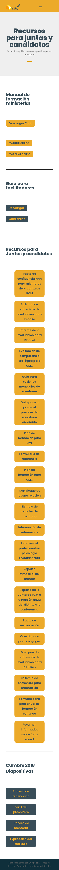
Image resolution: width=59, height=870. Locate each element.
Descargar (16, 208)
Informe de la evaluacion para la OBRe (29, 335)
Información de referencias (29, 529)
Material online (20, 154)
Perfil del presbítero (21, 809)
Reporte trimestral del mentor (29, 574)
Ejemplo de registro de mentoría (29, 511)
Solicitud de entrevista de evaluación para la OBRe (29, 311)
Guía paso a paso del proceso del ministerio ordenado (30, 412)
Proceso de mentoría (21, 825)
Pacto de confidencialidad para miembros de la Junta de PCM (29, 283)
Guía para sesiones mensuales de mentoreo (29, 384)
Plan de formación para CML (29, 438)
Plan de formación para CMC (29, 475)
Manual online (19, 143)
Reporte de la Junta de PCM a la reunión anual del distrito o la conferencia (29, 599)
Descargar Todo (20, 123)
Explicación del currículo (21, 841)
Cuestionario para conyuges (29, 638)
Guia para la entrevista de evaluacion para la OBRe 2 (29, 659)
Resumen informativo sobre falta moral (29, 732)
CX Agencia (34, 862)
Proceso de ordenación (20, 793)
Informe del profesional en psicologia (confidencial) (29, 550)
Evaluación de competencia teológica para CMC (30, 358)
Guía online (17, 219)
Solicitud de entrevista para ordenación (29, 683)
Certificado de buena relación (29, 493)
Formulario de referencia (29, 456)
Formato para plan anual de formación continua (29, 706)
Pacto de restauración (29, 622)
